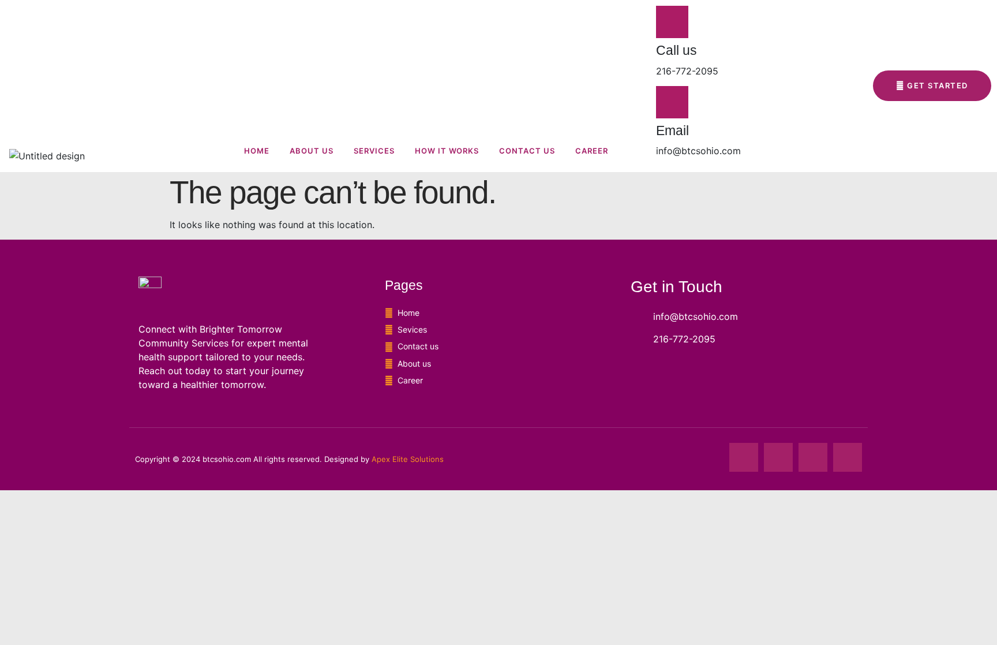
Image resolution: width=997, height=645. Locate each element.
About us (311, 150)
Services (374, 150)
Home (256, 150)
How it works (447, 150)
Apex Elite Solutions (408, 459)
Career (591, 150)
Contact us (527, 150)
